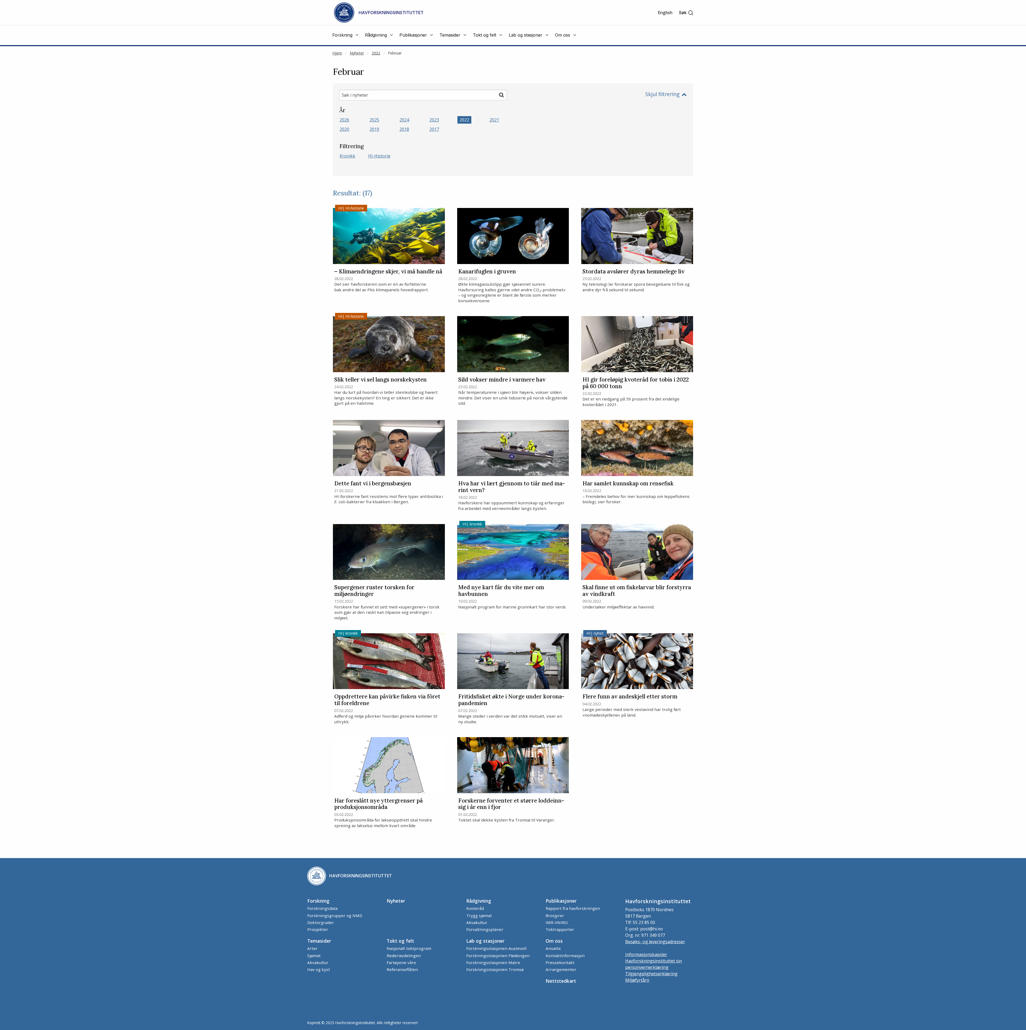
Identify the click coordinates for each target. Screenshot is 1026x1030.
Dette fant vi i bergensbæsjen (372, 483)
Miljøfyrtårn (637, 980)
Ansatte (553, 948)
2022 (376, 53)
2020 (344, 129)
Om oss (554, 941)
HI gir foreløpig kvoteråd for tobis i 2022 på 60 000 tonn (635, 383)
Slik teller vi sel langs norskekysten (380, 379)
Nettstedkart (561, 981)
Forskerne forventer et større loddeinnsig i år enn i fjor (511, 804)
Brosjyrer (555, 915)
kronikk (347, 156)
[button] (686, 12)
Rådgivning (478, 901)
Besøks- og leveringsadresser (655, 942)
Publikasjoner (561, 901)
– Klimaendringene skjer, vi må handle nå (388, 271)
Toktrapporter (560, 929)
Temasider (319, 941)
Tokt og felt (400, 941)
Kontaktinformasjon (565, 955)
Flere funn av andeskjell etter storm (629, 696)
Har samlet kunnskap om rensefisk (628, 483)
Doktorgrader (320, 922)
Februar (395, 53)
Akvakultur (476, 922)
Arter (312, 948)
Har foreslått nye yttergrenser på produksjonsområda (378, 804)
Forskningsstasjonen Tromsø (495, 969)
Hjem (337, 53)
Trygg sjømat (479, 915)
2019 (374, 129)
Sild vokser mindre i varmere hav (502, 379)
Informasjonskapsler (646, 954)
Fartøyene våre (401, 962)
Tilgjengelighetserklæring (651, 974)
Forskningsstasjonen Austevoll (496, 948)
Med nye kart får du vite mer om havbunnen (501, 590)
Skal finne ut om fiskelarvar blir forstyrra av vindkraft (636, 590)
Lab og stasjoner (485, 941)
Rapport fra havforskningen (573, 908)
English (665, 12)
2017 (434, 129)
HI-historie (379, 156)
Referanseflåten (402, 969)
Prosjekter (317, 929)
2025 (374, 120)
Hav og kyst (318, 969)
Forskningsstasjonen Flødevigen (498, 955)
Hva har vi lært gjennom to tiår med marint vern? (511, 487)
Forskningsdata (322, 908)
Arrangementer (561, 969)
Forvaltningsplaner (484, 929)
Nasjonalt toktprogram (409, 948)
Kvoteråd (475, 908)
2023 (434, 120)
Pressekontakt (560, 962)
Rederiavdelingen (404, 955)
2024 (404, 120)
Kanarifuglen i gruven (487, 271)
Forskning (318, 901)
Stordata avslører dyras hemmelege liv (633, 271)
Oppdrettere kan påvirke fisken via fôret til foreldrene (387, 700)
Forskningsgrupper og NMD (334, 915)
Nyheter (357, 53)
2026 (344, 120)
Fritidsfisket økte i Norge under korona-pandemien (511, 700)
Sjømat (314, 955)
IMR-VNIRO (557, 922)
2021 (494, 120)
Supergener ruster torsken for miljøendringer (374, 590)
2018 (404, 129)
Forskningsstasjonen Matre (493, 962)
